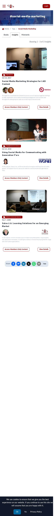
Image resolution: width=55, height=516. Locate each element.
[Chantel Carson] (6, 90)
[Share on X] (29, 264)
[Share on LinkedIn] (23, 264)
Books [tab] (6, 35)
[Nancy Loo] (6, 161)
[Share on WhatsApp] (34, 264)
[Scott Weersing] (11, 90)
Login (46, 6)
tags (13, 29)
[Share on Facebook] (13, 264)
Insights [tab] (15, 35)
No (25, 512)
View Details (43, 107)
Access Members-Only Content (16, 107)
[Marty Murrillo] (6, 232)
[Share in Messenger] (18, 264)
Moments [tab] (25, 35)
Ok (17, 512)
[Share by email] (39, 264)
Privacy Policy (36, 512)
